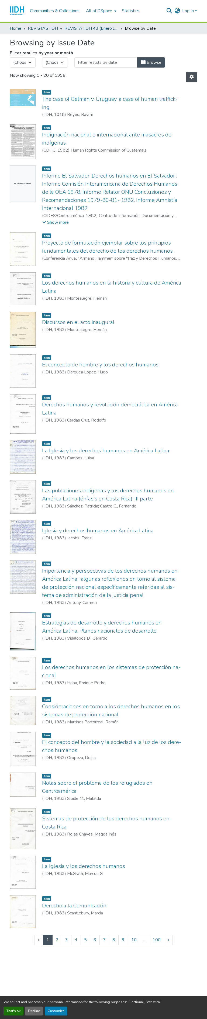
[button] (17, 10)
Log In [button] (188, 11)
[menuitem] (100, 11)
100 (157, 940)
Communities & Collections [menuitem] (55, 11)
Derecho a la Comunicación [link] (74, 905)
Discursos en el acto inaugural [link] (78, 322)
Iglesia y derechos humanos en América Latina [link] (98, 530)
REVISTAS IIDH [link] (43, 28)
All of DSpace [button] (99, 11)
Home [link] (15, 28)
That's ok (13, 1010)
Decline (34, 1010)
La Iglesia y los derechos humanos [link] (83, 866)
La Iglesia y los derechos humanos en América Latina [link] (105, 450)
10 (134, 940)
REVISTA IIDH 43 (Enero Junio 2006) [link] (91, 28)
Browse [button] (153, 62)
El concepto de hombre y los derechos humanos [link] (100, 364)
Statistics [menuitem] (130, 11)
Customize (56, 1010)
